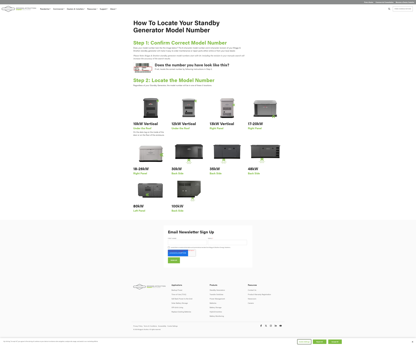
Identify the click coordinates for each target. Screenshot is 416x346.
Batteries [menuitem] (213, 303)
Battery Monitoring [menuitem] (217, 316)
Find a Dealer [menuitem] (368, 2)
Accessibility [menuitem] (162, 326)
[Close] (412, 341)
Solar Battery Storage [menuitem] (179, 303)
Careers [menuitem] (251, 303)
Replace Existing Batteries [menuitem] (181, 311)
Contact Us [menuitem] (252, 290)
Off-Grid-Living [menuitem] (177, 307)
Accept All (335, 342)
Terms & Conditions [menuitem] (150, 326)
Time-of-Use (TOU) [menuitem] (178, 294)
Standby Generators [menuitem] (217, 290)
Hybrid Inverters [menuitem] (216, 311)
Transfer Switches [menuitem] (216, 294)
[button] (261, 325)
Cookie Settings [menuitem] (172, 326)
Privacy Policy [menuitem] (138, 326)
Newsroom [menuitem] (252, 298)
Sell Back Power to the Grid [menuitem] (181, 298)
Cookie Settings (304, 342)
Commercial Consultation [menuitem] (385, 2)
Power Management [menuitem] (217, 298)
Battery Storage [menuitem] (215, 307)
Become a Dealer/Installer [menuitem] (405, 2)
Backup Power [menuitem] (176, 290)
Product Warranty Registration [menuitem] (259, 294)
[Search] (389, 8)
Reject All (319, 342)
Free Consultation (403, 9)
